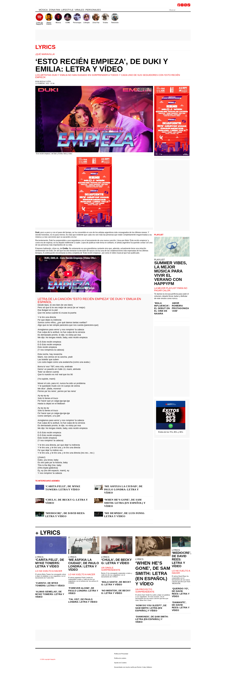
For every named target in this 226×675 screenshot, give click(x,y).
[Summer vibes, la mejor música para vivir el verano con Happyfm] (172, 247)
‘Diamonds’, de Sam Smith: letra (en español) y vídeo (151, 619)
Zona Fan (54, 10)
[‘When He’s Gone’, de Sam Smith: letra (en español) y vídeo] (98, 500)
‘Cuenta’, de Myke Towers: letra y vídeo (50, 584)
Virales (79, 10)
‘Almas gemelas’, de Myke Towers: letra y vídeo (49, 594)
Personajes (93, 10)
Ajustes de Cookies (120, 663)
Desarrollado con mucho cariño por (133, 667)
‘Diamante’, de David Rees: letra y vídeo (181, 606)
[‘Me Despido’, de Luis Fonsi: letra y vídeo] (98, 514)
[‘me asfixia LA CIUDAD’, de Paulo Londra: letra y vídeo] (98, 487)
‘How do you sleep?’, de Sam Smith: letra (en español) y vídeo (151, 608)
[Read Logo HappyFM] (48, 5)
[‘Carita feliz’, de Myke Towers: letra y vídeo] (39, 487)
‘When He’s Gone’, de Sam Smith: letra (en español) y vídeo (124, 503)
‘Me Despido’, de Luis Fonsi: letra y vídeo (124, 515)
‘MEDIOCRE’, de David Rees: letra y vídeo (65, 515)
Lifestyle (67, 10)
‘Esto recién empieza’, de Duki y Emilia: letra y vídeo (101, 65)
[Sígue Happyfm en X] (185, 6)
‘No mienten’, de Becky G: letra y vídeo (116, 591)
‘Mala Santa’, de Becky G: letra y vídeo (116, 583)
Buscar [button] (189, 10)
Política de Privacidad (121, 654)
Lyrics (45, 47)
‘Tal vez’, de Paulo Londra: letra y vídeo (82, 600)
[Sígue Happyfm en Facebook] (179, 6)
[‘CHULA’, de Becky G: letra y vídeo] (39, 500)
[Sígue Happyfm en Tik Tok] (188, 6)
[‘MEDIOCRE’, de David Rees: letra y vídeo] (39, 514)
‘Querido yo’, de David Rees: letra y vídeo (181, 592)
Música (43, 10)
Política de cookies (120, 658)
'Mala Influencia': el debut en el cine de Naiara (162, 308)
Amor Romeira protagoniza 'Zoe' (180, 307)
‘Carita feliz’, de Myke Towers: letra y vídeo (62, 488)
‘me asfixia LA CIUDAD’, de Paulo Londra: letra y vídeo (123, 489)
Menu (36, 10)
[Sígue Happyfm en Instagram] (182, 6)
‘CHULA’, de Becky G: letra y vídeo (66, 501)
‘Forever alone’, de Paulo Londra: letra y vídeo (83, 590)
